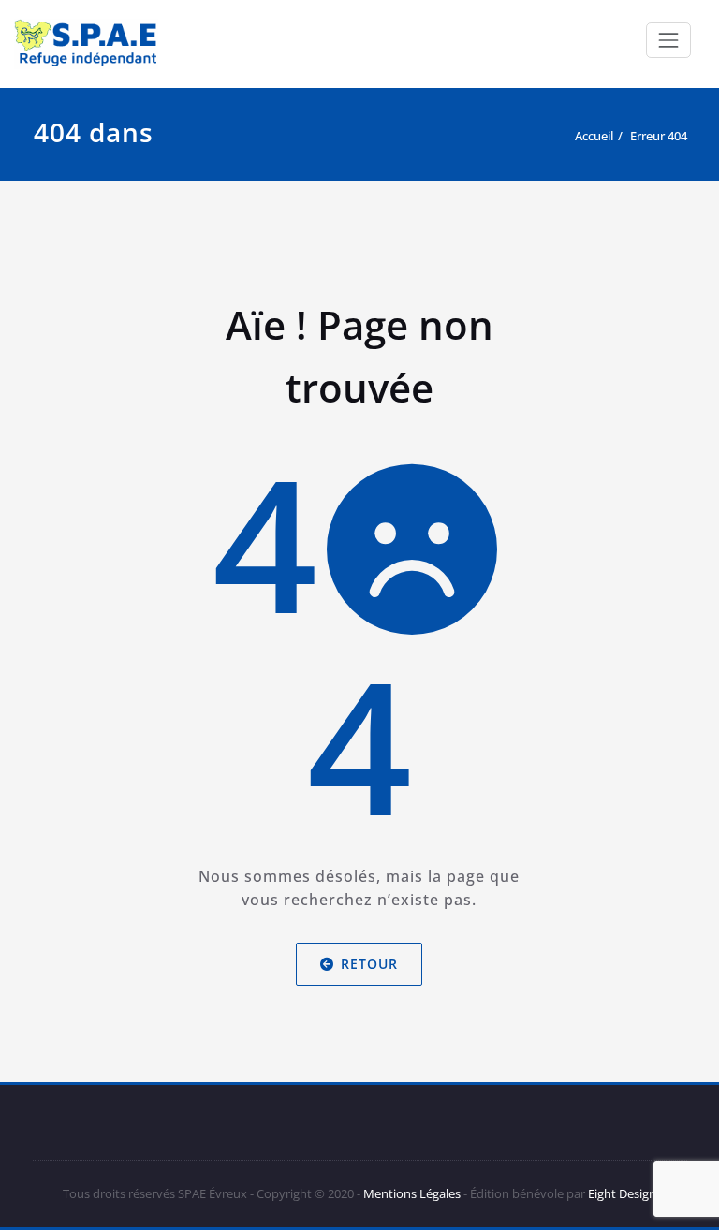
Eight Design (620, 1193)
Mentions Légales (412, 1193)
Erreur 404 (658, 135)
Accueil (594, 135)
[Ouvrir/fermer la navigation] (668, 40)
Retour (370, 964)
